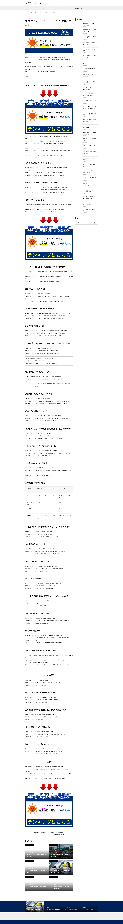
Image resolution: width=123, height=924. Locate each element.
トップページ (43, 8)
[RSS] (26, 922)
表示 (29, 76)
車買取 (29, 877)
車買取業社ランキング (79, 8)
